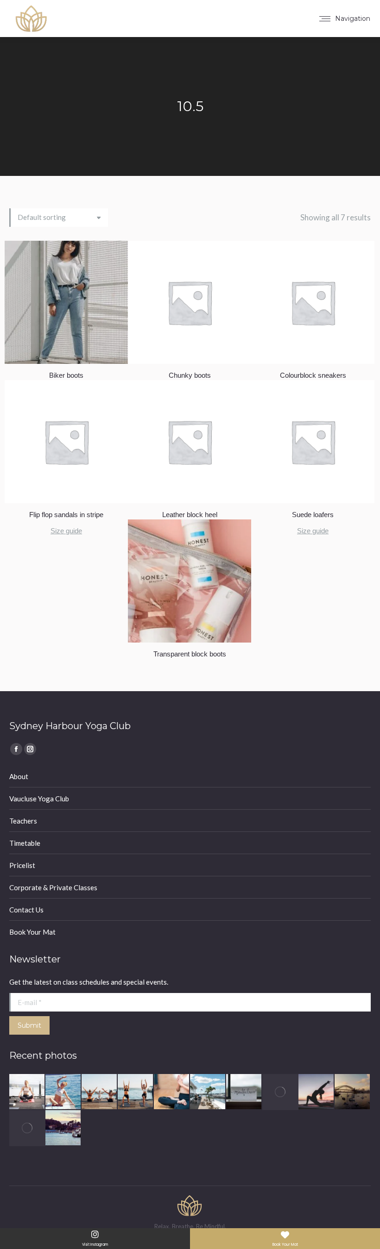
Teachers (23, 821)
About (18, 776)
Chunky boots (190, 375)
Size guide (66, 531)
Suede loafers (313, 514)
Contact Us (26, 910)
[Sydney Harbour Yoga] (27, 1092)
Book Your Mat (32, 932)
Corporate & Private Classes (53, 887)
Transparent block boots (189, 654)
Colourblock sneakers (313, 375)
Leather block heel (189, 514)
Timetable (24, 843)
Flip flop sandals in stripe (66, 514)
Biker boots (66, 375)
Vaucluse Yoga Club (39, 798)
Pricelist (22, 865)
